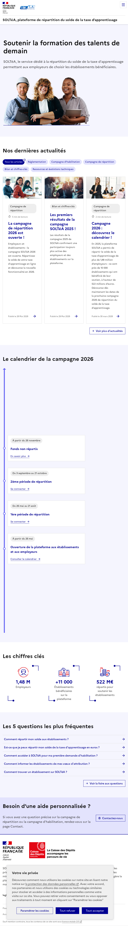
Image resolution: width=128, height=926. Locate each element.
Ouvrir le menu (123, 4)
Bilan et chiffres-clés (16, 169)
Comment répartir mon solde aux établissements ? (36, 739)
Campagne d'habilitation (65, 162)
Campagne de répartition (99, 162)
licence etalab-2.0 (70, 921)
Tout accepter (95, 911)
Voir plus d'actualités (109, 331)
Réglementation (37, 162)
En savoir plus (18, 456)
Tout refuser (67, 911)
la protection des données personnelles (50, 884)
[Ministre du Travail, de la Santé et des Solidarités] (52, 850)
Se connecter (18, 521)
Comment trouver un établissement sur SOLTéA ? (35, 772)
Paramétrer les (34, 911)
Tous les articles (13, 162)
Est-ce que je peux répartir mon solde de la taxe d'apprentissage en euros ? (52, 747)
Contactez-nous (112, 818)
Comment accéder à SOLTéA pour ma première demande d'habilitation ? (51, 756)
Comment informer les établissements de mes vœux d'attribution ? (47, 764)
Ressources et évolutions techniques (53, 169)
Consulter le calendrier (23, 559)
